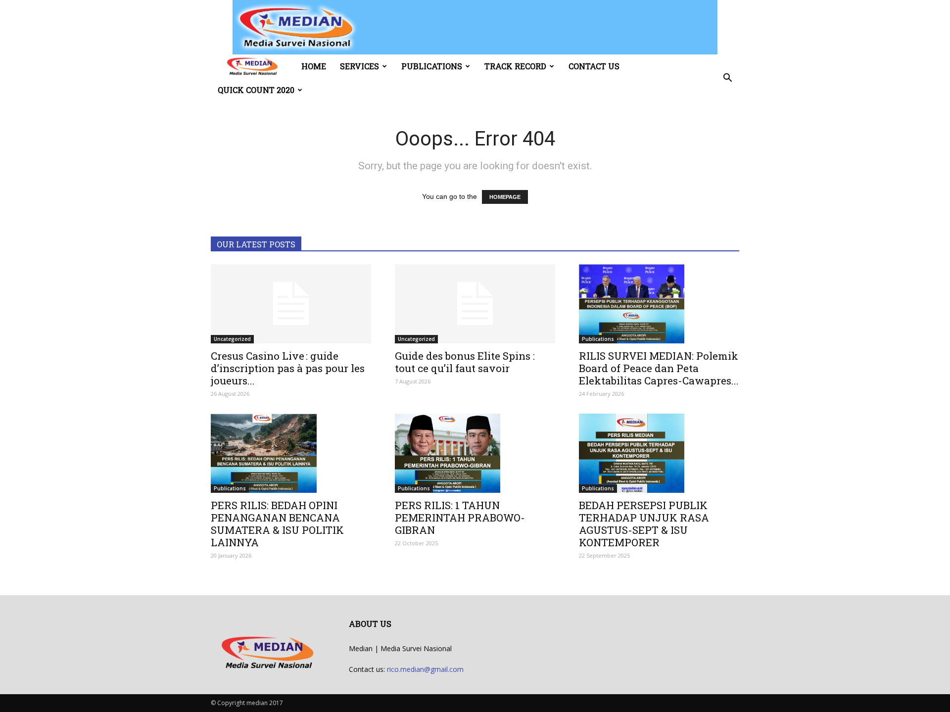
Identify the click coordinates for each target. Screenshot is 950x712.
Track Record (515, 66)
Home (313, 66)
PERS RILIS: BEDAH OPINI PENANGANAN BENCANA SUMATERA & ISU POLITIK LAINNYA (277, 523)
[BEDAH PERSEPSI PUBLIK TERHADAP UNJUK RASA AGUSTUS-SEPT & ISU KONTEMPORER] (659, 453)
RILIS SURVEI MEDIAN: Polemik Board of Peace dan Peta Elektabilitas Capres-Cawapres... (659, 368)
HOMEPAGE (505, 197)
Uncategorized (232, 338)
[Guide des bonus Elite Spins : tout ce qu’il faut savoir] (475, 303)
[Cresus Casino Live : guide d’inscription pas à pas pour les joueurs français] (291, 303)
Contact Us (594, 66)
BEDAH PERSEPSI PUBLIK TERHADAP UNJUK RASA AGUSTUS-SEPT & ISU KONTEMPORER (644, 523)
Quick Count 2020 (256, 90)
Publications (431, 66)
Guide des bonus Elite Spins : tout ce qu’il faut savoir (465, 362)
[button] (727, 78)
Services (359, 66)
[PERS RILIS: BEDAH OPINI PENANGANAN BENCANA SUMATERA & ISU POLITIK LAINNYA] (291, 453)
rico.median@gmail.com (425, 669)
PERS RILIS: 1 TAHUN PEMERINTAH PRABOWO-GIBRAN (460, 517)
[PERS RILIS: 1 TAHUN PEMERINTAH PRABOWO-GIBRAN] (475, 453)
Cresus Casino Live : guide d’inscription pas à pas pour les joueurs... (288, 368)
